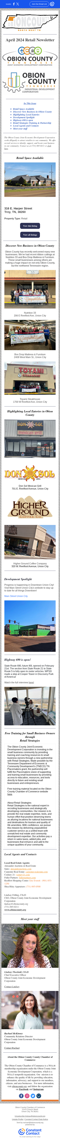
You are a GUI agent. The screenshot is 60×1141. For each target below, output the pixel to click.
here (9, 794)
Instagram (38, 1089)
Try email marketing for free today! (30, 1136)
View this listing (30, 225)
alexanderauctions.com (20, 868)
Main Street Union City (16, 596)
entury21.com (23, 874)
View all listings (30, 234)
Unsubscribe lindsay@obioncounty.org (30, 1116)
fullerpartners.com (27, 877)
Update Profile (17, 1119)
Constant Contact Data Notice (36, 1119)
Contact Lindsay (12, 986)
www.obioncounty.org (15, 909)
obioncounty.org (19, 1086)
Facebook (24, 1089)
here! (31, 682)
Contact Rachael (12, 1047)
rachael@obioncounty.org (33, 1123)
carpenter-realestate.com (37, 871)
